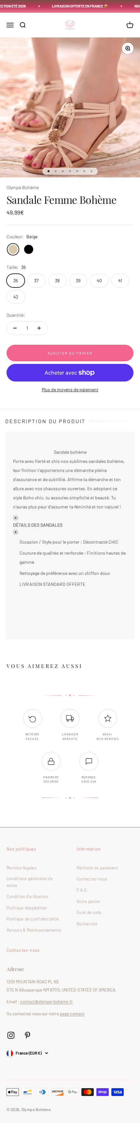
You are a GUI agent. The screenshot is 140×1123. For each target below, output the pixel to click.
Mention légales (21, 867)
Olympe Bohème (23, 187)
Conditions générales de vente (30, 882)
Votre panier (88, 901)
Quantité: (16, 315)
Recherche (87, 923)
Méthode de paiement (97, 867)
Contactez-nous (92, 878)
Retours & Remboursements (34, 930)
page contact (72, 1013)
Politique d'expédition (27, 907)
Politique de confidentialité (33, 919)
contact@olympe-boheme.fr (46, 1001)
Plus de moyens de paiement (70, 389)
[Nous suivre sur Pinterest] (27, 1035)
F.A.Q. (82, 890)
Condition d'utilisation (27, 896)
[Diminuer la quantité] (15, 328)
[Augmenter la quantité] (39, 328)
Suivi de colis (89, 912)
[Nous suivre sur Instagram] (11, 1035)
